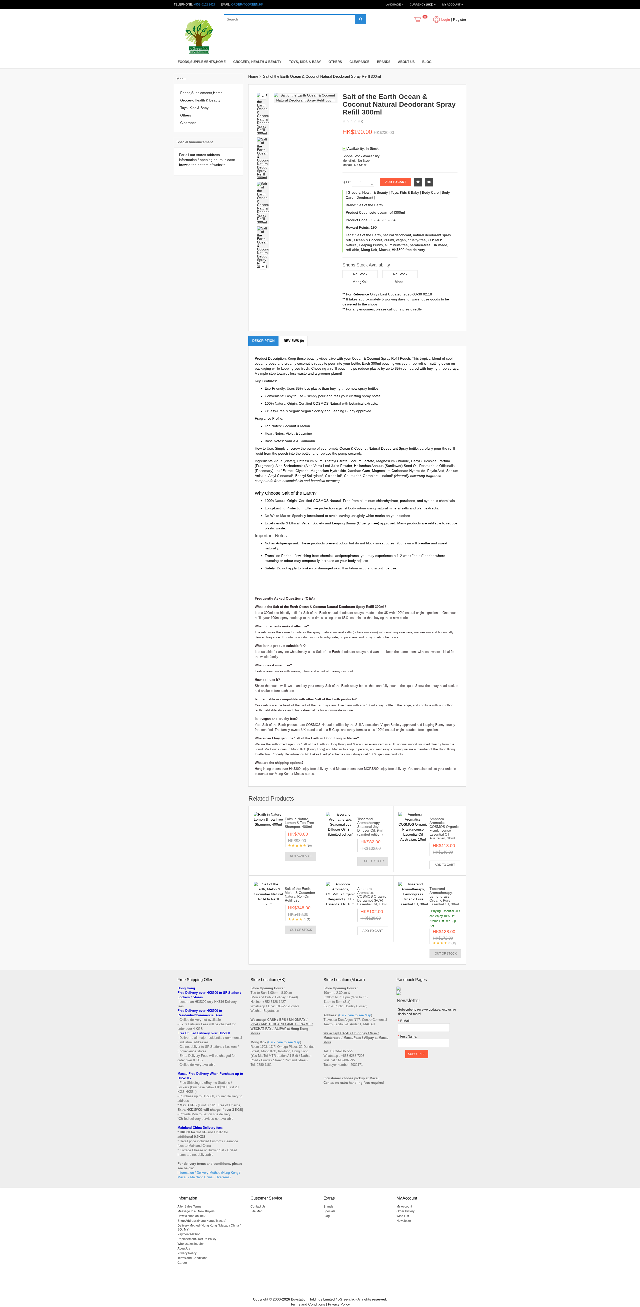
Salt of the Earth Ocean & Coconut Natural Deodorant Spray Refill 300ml (322, 76)
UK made (439, 245)
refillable (352, 250)
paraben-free (420, 245)
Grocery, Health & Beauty (257, 62)
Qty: (346, 182)
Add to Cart (395, 182)
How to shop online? (192, 1216)
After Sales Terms (189, 1206)
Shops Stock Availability (361, 156)
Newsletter (403, 1221)
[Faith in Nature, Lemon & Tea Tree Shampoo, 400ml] (268, 819)
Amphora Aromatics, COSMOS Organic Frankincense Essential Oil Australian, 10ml (444, 828)
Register (459, 19)
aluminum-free (396, 245)
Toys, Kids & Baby (305, 62)
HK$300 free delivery (408, 250)
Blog (427, 62)
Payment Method (189, 1234)
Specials (329, 1211)
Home (253, 76)
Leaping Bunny (371, 245)
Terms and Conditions (192, 1258)
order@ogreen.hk (247, 4)
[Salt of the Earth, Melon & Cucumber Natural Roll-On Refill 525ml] (268, 894)
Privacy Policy (187, 1253)
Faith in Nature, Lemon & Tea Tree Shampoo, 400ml (299, 823)
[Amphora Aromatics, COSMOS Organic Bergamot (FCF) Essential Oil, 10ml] (340, 894)
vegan (401, 240)
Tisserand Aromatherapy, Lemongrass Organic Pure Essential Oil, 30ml (444, 896)
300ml (389, 240)
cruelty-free (417, 240)
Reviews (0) (294, 341)
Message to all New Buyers (196, 1211)
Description (263, 341)
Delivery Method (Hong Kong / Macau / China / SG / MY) (209, 1227)
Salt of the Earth (370, 205)
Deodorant (364, 197)
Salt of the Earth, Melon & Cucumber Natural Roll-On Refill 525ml (300, 894)
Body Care (430, 192)
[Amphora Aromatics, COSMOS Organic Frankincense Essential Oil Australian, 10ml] (413, 827)
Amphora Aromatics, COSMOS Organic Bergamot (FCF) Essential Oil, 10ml (371, 896)
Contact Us (258, 1206)
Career (182, 1263)
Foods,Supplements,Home (202, 62)
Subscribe (417, 1054)
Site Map (256, 1211)
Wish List (402, 1216)
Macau (384, 250)
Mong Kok (369, 250)
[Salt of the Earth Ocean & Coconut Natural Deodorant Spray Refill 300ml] (263, 114)
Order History (405, 1211)
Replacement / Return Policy (197, 1239)
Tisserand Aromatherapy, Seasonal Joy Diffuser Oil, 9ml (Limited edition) (370, 826)
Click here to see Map (284, 1042)
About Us (406, 62)
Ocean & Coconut (368, 240)
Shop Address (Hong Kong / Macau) (202, 1221)
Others (335, 62)
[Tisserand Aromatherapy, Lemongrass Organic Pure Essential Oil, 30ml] (413, 894)
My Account (404, 1206)
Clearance (360, 62)
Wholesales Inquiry (191, 1244)
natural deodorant (397, 235)
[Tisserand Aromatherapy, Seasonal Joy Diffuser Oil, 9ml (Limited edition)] (340, 824)
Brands (383, 62)
